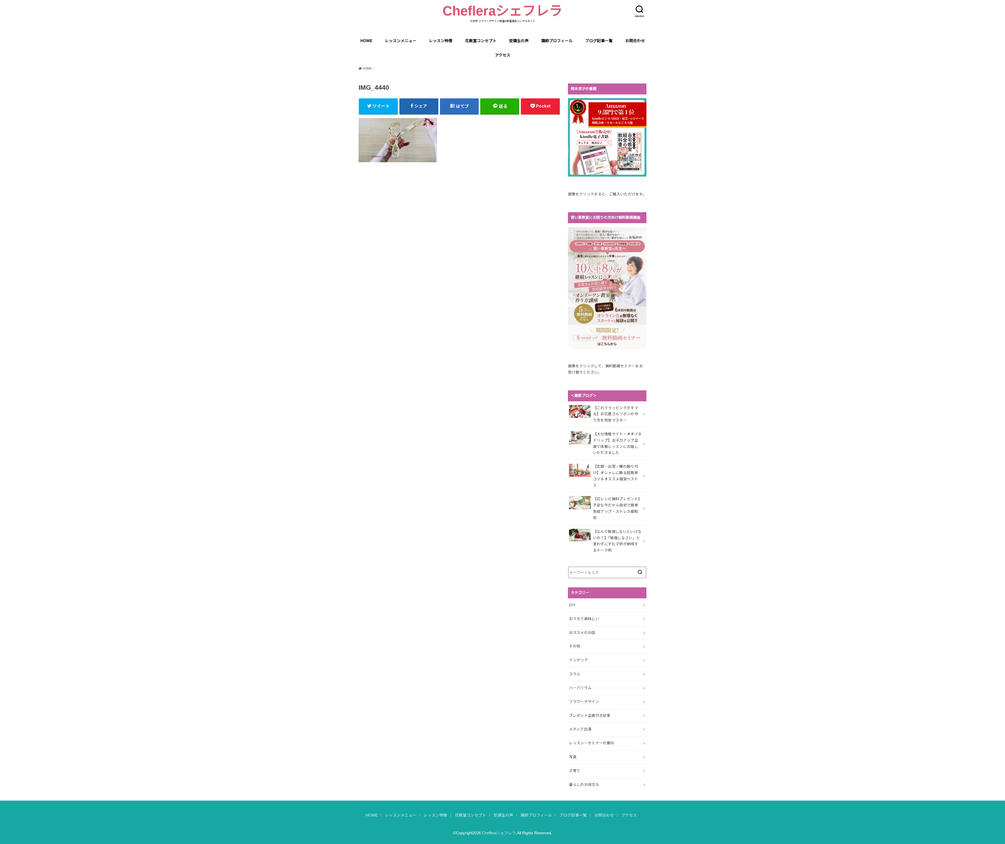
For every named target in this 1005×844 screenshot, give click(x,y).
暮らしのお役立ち (584, 785)
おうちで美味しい (584, 619)
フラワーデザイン (584, 702)
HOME (366, 41)
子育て (574, 771)
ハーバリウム (580, 688)
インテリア (578, 660)
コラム (574, 674)
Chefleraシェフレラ (502, 10)
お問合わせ (635, 41)
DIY (572, 605)
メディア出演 (580, 729)
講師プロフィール (557, 41)
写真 (573, 757)
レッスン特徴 (441, 41)
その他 (574, 646)
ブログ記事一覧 (599, 41)
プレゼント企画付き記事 (589, 715)
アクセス (502, 55)
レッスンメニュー (400, 41)
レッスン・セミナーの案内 (591, 743)
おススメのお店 (582, 633)
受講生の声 (519, 41)
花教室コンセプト (480, 41)
